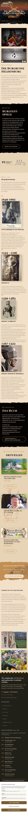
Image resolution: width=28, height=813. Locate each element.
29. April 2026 (7, 546)
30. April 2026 (7, 515)
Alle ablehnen (14, 802)
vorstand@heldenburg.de (10, 697)
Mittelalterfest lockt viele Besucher (12, 477)
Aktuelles (5, 715)
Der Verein (5, 712)
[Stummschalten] (23, 61)
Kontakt (5, 725)
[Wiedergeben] (2, 61)
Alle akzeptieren (14, 810)
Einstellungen (14, 806)
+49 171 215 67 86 (7, 695)
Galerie (5, 719)
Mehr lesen (10, 486)
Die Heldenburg (7, 705)
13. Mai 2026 (7, 481)
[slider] (12, 61)
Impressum (3, 788)
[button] (26, 4)
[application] (14, 55)
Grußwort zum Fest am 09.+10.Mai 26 (13, 512)
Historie (5, 709)
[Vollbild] (25, 61)
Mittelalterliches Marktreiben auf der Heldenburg (12, 541)
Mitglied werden (7, 722)
